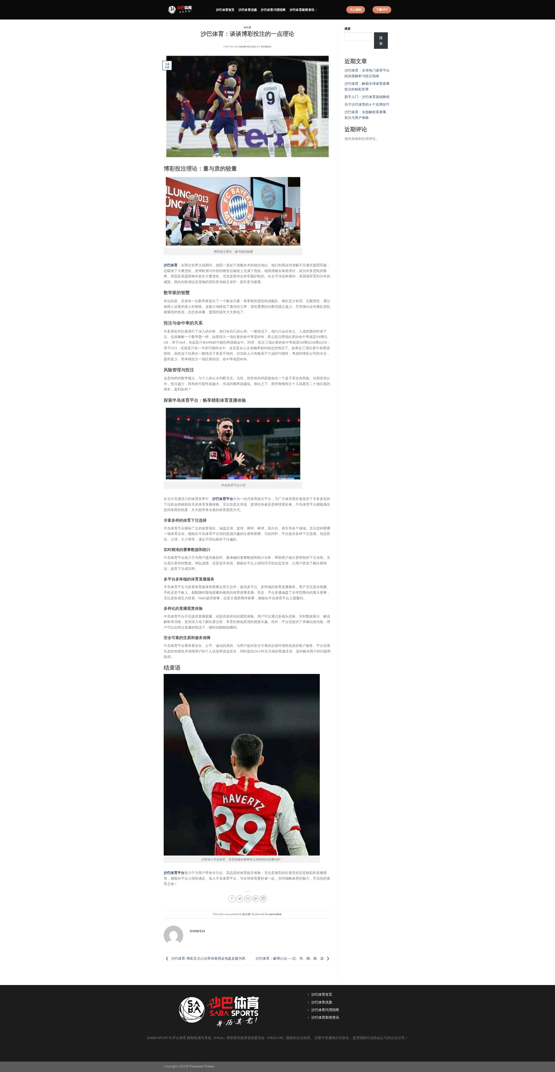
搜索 (347, 28)
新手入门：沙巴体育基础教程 (367, 97)
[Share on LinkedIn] (263, 898)
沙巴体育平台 (222, 499)
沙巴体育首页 (225, 9)
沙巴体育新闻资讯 (302, 9)
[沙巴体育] (186, 9)
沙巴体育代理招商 (273, 9)
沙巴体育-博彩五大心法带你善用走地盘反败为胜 (208, 958)
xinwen (266, 46)
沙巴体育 (171, 265)
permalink (275, 914)
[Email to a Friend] (247, 898)
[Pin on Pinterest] (255, 898)
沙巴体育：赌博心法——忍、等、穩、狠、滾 (290, 958)
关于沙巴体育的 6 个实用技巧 (366, 104)
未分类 (247, 27)
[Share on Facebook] (231, 898)
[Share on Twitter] (239, 898)
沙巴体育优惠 (247, 9)
